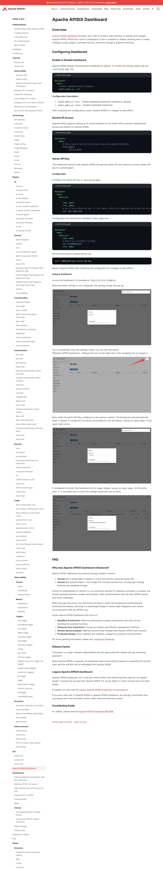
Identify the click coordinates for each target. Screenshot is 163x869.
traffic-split (20, 548)
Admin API (18, 756)
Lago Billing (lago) (25, 696)
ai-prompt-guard (23, 202)
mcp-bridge (21, 747)
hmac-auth (20, 405)
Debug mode (19, 830)
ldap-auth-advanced (24, 420)
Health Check (21, 79)
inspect (19, 289)
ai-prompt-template (24, 222)
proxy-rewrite (21, 310)
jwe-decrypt (21, 363)
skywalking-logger (25, 624)
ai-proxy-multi (22, 190)
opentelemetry (24, 594)
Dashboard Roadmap (104, 639)
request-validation (23, 532)
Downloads (128, 9)
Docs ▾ (55, 9)
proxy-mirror (21, 540)
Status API (18, 764)
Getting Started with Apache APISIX (29, 29)
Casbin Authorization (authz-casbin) (28, 410)
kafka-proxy (21, 739)
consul (18, 863)
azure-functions (22, 709)
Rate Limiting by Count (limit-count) (28, 514)
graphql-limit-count (24, 520)
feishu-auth (20, 401)
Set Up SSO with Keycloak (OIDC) (28, 110)
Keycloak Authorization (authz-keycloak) (29, 372)
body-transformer (23, 337)
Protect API (19, 66)
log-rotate (22, 653)
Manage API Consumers (24, 90)
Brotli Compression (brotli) (26, 256)
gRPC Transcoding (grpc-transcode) (26, 315)
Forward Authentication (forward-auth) (30, 429)
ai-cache (19, 194)
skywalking (22, 590)
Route (16, 152)
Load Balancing (20, 37)
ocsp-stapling (21, 293)
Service (17, 164)
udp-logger (22, 641)
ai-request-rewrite (23, 230)
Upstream (18, 168)
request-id (20, 556)
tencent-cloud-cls (25, 688)
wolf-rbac (20, 385)
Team (138, 9)
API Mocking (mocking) (26, 329)
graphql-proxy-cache (25, 528)
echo (18, 248)
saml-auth (20, 439)
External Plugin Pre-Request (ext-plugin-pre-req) (30, 269)
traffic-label (21, 552)
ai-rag (18, 226)
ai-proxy (19, 186)
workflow (19, 572)
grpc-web (20, 321)
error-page (20, 306)
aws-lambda (21, 717)
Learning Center (67, 9)
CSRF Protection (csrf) (25, 479)
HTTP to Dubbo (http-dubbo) (28, 743)
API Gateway (19, 119)
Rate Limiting (19, 45)
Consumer (18, 124)
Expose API (19, 62)
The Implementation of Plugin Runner (28, 813)
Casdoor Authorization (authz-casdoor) (28, 379)
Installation (16, 49)
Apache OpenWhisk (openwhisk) (29, 713)
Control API (19, 760)
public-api (20, 483)
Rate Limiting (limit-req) (25, 505)
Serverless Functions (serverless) (29, 705)
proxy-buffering (22, 564)
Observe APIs (21, 75)
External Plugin (20, 799)
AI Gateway (97, 9)
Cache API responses (23, 94)
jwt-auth (19, 359)
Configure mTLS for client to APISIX (29, 102)
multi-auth (20, 435)
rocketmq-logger (25, 637)
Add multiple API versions (25, 98)
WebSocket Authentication (25, 106)
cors (17, 448)
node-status (23, 607)
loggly (20, 680)
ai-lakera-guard (22, 214)
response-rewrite (23, 302)
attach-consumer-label (25, 341)
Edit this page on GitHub (62, 722)
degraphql (20, 333)
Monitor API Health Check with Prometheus (28, 84)
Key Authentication (22, 41)
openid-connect (22, 389)
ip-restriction (21, 456)
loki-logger (22, 692)
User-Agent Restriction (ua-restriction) (27, 461)
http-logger (22, 620)
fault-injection (21, 325)
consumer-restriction (24, 471)
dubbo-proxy (21, 731)
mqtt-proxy (20, 735)
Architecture (17, 53)
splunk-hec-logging (26, 672)
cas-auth (19, 393)
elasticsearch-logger (26, 684)
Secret (17, 172)
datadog (21, 611)
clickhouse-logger (25, 645)
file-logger (22, 676)
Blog (106, 9)
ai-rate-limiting (22, 198)
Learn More (111, 2)
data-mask (20, 496)
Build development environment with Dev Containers (29, 778)
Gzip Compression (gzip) (26, 252)
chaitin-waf (20, 492)
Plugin (16, 140)
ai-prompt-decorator (24, 218)
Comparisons (83, 9)
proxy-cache (21, 524)
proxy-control (21, 560)
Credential (18, 132)
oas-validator (21, 536)
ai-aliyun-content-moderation (28, 210)
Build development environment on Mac (28, 789)
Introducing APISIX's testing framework (27, 820)
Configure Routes (21, 33)
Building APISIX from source (26, 784)
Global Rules (19, 136)
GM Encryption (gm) (24, 488)
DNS (18, 859)
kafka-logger (23, 633)
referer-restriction (23, 467)
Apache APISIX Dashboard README (96, 711)
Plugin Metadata (21, 148)
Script (16, 160)
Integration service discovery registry (28, 853)
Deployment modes (20, 834)
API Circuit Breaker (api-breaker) (29, 544)
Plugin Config (19, 144)
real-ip (18, 260)
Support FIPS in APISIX (23, 795)
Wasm (16, 803)
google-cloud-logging (27, 668)
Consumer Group (21, 128)
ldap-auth (20, 416)
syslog (20, 649)
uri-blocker (20, 452)
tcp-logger (22, 629)
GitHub (146, 9)
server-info (20, 264)
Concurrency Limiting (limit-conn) (30, 509)
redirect (19, 244)
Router (17, 156)
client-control (21, 568)
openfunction (21, 722)
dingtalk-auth (21, 397)
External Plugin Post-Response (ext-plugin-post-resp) (28, 283)
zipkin (20, 586)
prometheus (23, 603)
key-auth (19, 354)
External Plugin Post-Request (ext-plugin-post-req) (30, 276)
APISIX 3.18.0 (18, 19)
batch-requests (22, 240)
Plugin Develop (20, 826)
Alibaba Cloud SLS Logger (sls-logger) (31, 662)
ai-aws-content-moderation (27, 206)
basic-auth (20, 367)
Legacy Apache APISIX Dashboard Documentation (103, 689)
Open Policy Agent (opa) (26, 424)
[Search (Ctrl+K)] (158, 8)
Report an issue (80, 722)
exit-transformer (22, 345)
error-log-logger (24, 657)
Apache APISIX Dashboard (24, 768)
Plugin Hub (116, 9)
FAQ (14, 838)
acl (17, 475)
